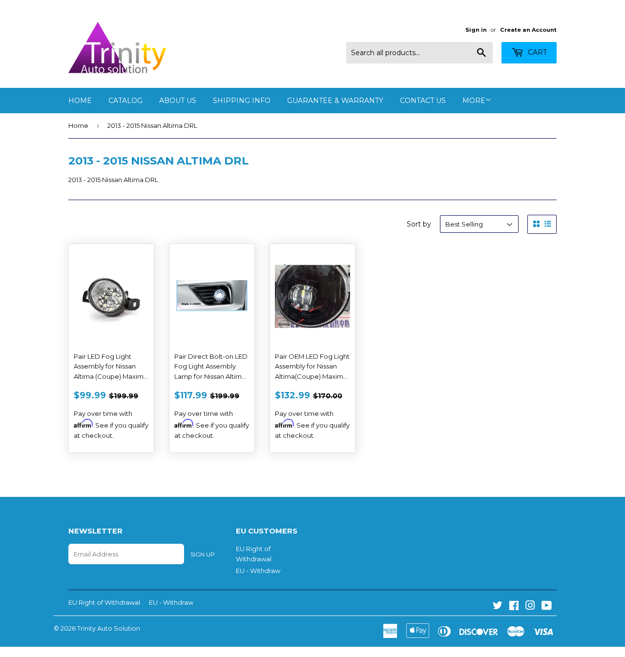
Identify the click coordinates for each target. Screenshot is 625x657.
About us (177, 100)
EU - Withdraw (258, 571)
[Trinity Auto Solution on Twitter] (497, 607)
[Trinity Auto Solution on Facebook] (514, 607)
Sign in (476, 29)
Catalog (125, 100)
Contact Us (423, 100)
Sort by (419, 224)
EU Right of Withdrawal (104, 602)
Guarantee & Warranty (335, 100)
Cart (536, 52)
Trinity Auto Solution (108, 628)
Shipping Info (242, 100)
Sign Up (202, 554)
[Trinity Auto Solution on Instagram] (530, 607)
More (473, 100)
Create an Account (528, 29)
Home (80, 100)
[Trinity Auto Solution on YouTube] (547, 607)
